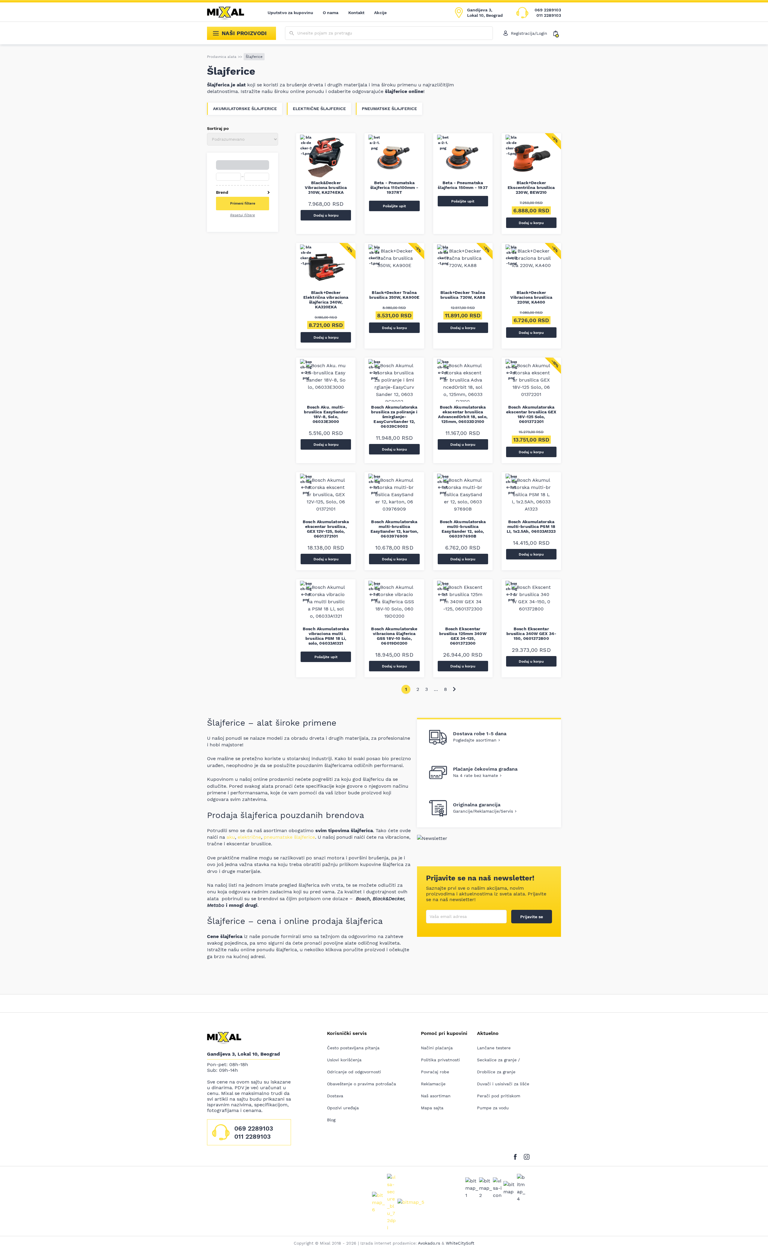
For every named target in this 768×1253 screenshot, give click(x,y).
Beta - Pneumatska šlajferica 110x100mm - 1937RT (394, 187)
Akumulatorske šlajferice (245, 108)
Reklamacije (433, 1083)
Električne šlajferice (319, 108)
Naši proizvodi (244, 33)
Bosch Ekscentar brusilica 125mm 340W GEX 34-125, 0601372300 (463, 636)
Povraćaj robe (435, 1071)
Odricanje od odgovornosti (354, 1071)
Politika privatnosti (440, 1059)
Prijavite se (531, 916)
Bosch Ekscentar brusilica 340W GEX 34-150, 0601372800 (531, 633)
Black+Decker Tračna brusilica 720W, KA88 (462, 295)
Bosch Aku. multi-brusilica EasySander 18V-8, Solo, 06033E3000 (326, 414)
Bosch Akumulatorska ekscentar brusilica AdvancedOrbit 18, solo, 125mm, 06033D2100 (462, 414)
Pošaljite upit (394, 206)
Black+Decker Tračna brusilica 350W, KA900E (394, 295)
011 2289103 (548, 15)
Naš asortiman (436, 1095)
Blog (331, 1119)
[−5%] (531, 159)
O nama (331, 12)
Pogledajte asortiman (474, 740)
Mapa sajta (432, 1107)
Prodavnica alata (221, 57)
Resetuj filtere (242, 215)
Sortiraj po (218, 128)
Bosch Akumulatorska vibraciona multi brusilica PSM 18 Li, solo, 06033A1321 (326, 636)
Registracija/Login (529, 33)
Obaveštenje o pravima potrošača (361, 1083)
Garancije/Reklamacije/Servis (483, 811)
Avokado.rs (429, 1243)
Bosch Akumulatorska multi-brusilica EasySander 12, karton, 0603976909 (394, 528)
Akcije (380, 12)
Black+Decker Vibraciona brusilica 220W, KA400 (531, 297)
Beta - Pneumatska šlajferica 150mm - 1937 (463, 185)
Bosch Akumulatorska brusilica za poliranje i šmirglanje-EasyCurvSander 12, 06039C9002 (394, 417)
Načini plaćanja (437, 1047)
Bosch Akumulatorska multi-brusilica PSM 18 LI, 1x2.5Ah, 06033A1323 (531, 526)
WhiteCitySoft (460, 1243)
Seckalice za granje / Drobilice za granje (498, 1065)
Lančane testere (494, 1047)
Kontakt (356, 12)
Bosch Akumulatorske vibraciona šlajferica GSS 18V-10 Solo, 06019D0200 (394, 636)
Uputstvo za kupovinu (290, 12)
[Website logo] (230, 13)
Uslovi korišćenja (344, 1059)
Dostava (335, 1095)
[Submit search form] (292, 33)
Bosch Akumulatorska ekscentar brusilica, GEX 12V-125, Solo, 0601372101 (326, 528)
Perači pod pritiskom (498, 1095)
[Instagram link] (527, 1156)
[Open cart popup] (557, 33)
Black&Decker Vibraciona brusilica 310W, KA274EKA (326, 187)
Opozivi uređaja (343, 1107)
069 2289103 (548, 9)
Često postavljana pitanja (353, 1047)
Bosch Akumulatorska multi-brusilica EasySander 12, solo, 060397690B (463, 528)
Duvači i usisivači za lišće (503, 1083)
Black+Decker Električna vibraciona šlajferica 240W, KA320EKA (325, 299)
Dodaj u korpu (326, 215)
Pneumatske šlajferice (389, 108)
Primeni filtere (242, 203)
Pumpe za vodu (493, 1107)
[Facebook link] (517, 1156)
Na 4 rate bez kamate (475, 775)
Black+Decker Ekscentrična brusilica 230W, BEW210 (531, 187)
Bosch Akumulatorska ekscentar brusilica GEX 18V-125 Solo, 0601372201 (531, 414)
